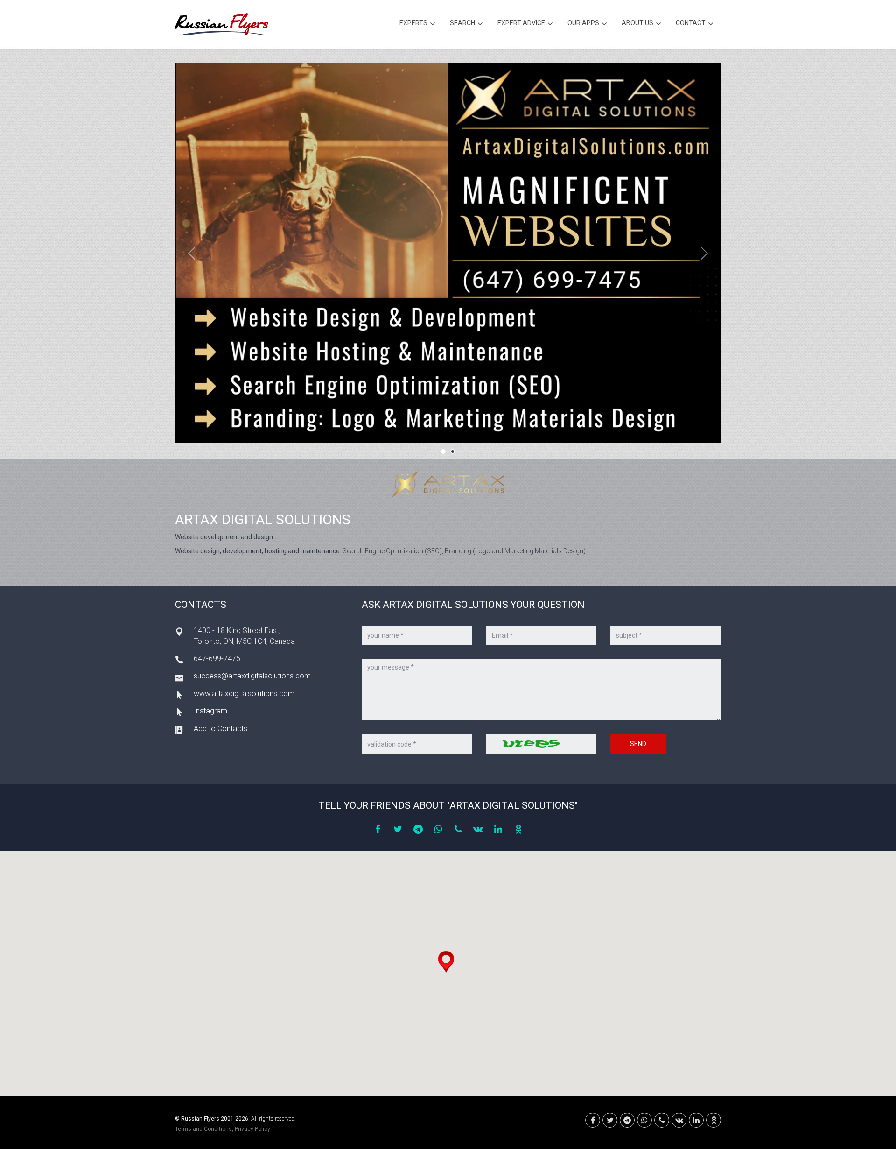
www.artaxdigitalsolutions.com (244, 693)
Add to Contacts (220, 728)
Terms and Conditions (203, 1129)
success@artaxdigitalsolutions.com (252, 675)
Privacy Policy (252, 1129)
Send (638, 743)
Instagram (210, 710)
